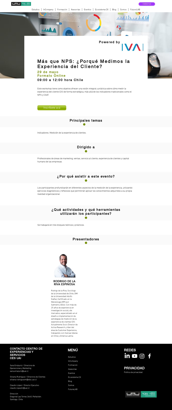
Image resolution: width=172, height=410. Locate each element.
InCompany (73, 361)
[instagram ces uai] (142, 356)
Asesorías (72, 369)
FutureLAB (72, 389)
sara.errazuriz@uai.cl (19, 371)
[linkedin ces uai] (127, 356)
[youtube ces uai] (134, 356)
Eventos (71, 373)
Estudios (72, 357)
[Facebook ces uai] (149, 356)
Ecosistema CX (74, 377)
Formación (72, 365)
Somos (71, 385)
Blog (70, 381)
